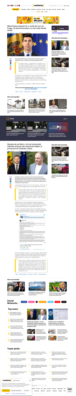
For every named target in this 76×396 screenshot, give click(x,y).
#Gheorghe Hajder (23, 274)
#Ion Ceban (30, 274)
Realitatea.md (28, 151)
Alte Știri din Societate (59, 38)
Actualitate (23, 9)
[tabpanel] (16, 128)
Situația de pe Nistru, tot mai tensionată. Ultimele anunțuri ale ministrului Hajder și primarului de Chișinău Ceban (24, 146)
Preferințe (26, 390)
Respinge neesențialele (16, 390)
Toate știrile (15, 9)
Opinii (63, 9)
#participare (34, 91)
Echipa (27, 5)
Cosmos (59, 9)
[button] (30, 380)
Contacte (23, 5)
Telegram (11, 65)
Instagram (31, 301)
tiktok (19, 5)
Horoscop (36, 390)
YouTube (57, 301)
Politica (28, 9)
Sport (50, 9)
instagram (10, 5)
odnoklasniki (13, 5)
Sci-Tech (54, 9)
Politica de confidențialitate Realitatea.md (18, 393)
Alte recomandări (13, 97)
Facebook (11, 61)
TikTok (63, 301)
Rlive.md (43, 390)
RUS (68, 5)
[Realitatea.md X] (12, 5)
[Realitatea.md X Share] (10, 63)
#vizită (39, 91)
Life (47, 9)
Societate (33, 9)
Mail (11, 69)
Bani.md (48, 390)
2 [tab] (37, 138)
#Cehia (17, 91)
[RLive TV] (10, 118)
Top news (13, 309)
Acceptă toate (6, 390)
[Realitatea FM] (38, 11)
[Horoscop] (30, 11)
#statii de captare (42, 274)
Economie (38, 9)
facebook (8, 5)
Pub (31, 5)
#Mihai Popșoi (27, 91)
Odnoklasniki (11, 67)
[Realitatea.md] (69, 389)
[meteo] (34, 11)
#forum (21, 91)
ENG (65, 5)
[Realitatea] (41, 5)
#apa (17, 274)
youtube (17, 5)
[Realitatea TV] (42, 11)
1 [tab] (36, 138)
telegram (15, 5)
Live (46, 11)
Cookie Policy (7, 393)
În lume (43, 9)
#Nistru (35, 274)
